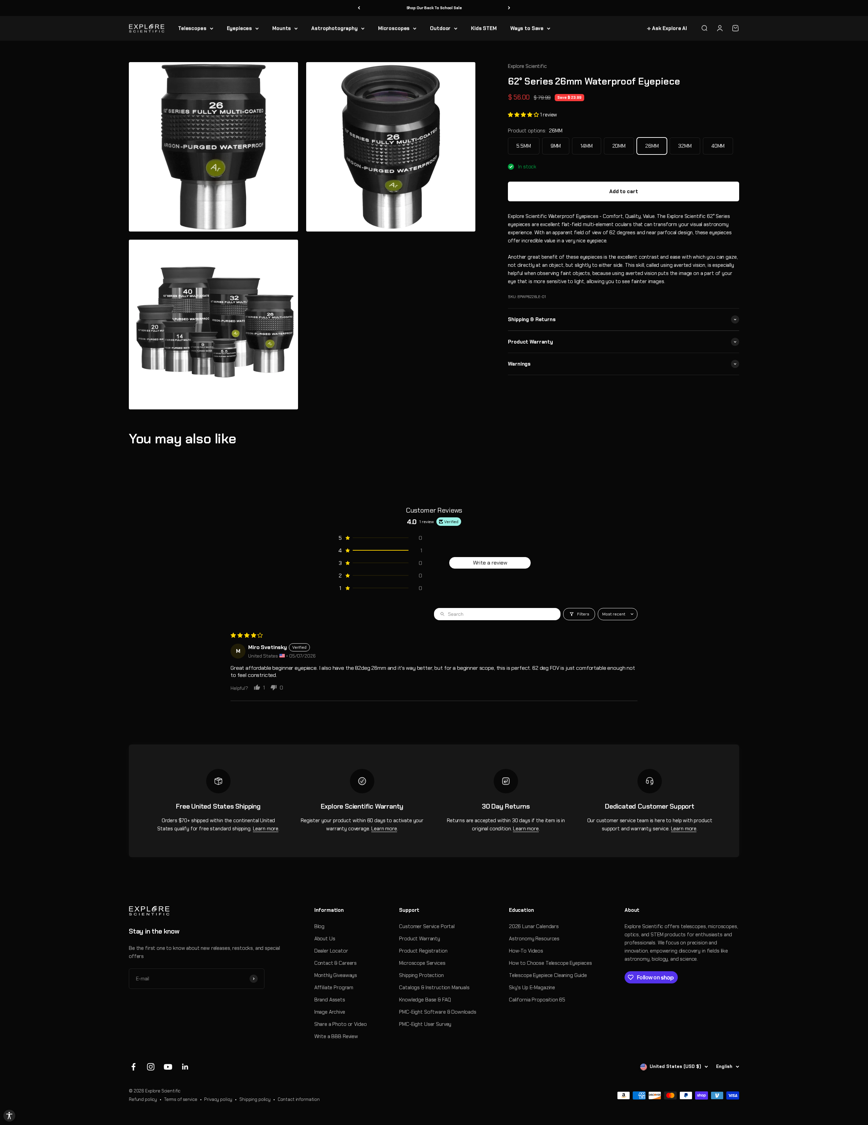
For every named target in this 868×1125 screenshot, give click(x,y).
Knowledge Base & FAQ (425, 999)
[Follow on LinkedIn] (185, 1066)
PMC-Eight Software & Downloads (437, 1012)
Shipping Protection (421, 975)
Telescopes (192, 28)
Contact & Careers (335, 963)
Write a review (490, 562)
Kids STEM (484, 28)
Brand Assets (329, 999)
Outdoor (440, 28)
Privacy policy (218, 1099)
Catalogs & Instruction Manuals (434, 987)
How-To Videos (526, 950)
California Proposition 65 (537, 999)
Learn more (266, 828)
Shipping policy (255, 1099)
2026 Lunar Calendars (534, 926)
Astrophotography (334, 28)
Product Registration (423, 950)
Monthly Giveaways (335, 975)
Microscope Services (422, 963)
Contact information (299, 1099)
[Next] (509, 8)
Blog (319, 926)
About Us (324, 938)
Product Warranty (419, 938)
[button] (524, 114)
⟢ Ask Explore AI (667, 28)
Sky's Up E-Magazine (532, 987)
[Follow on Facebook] (133, 1066)
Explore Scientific (527, 66)
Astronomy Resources (534, 938)
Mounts (281, 28)
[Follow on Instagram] (150, 1066)
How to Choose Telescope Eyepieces (550, 963)
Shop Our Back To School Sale (434, 7)
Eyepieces (239, 28)
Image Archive (329, 1012)
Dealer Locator (331, 950)
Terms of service (180, 1099)
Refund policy (143, 1099)
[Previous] (359, 8)
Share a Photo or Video (340, 1024)
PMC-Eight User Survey (425, 1024)
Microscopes (394, 28)
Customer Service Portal (427, 926)
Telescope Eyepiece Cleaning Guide (548, 975)
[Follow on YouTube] (168, 1066)
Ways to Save (527, 28)
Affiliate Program (333, 987)
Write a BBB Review (336, 1036)
